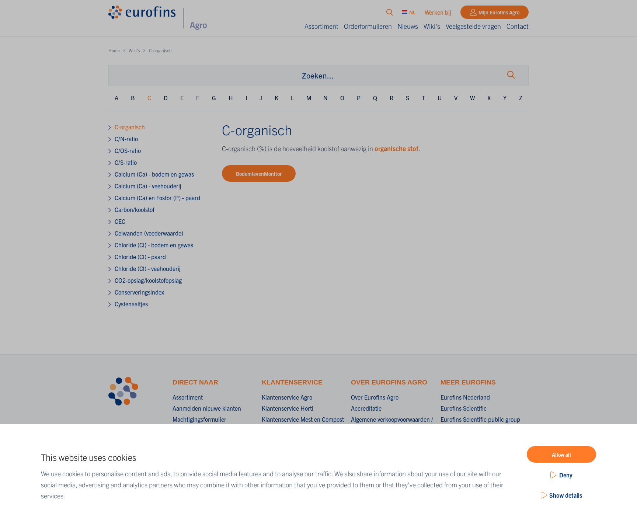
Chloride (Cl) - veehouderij (148, 268)
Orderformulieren (368, 26)
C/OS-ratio (128, 150)
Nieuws (407, 26)
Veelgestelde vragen (473, 26)
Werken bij (438, 12)
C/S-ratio (126, 162)
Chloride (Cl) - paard (140, 256)
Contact (518, 26)
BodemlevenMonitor (259, 173)
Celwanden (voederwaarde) (149, 233)
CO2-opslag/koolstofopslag (148, 280)
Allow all (561, 454)
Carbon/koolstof (134, 209)
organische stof (396, 148)
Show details (565, 495)
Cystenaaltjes (131, 303)
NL (412, 12)
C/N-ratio (126, 138)
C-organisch (130, 126)
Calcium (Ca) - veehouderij (148, 185)
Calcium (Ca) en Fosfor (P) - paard (157, 197)
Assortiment (321, 26)
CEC (120, 221)
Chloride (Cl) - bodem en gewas (154, 244)
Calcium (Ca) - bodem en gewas (154, 174)
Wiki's (432, 26)
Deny (565, 474)
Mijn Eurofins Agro (498, 12)
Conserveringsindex (139, 292)
